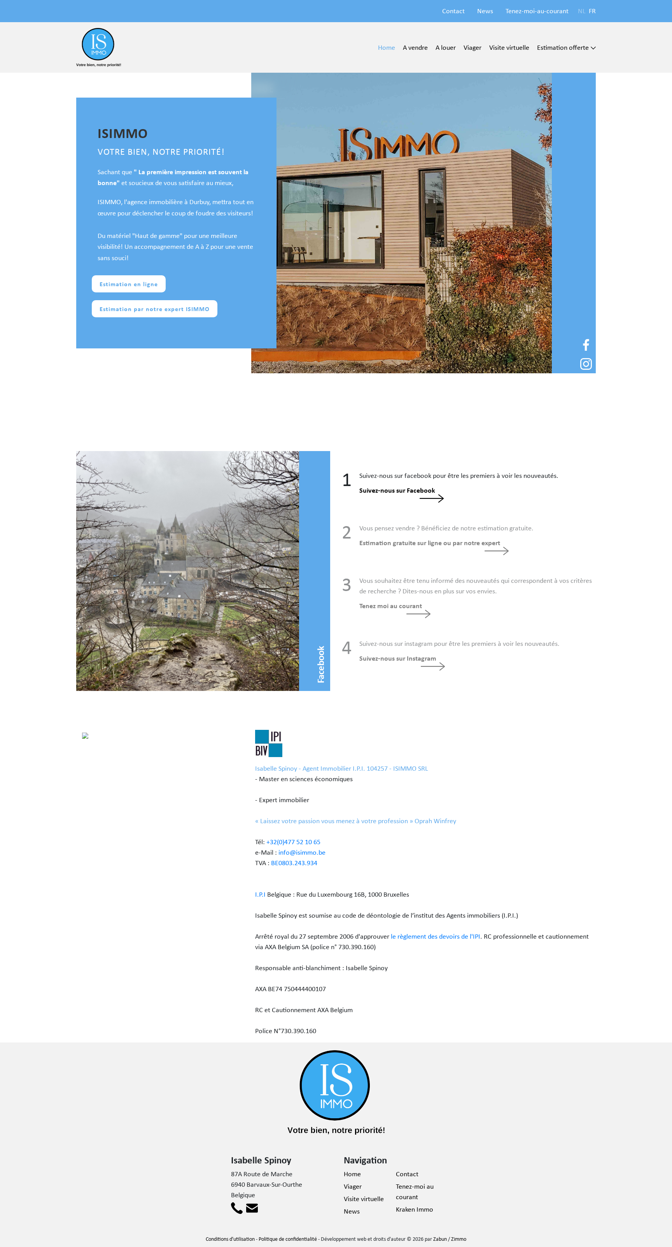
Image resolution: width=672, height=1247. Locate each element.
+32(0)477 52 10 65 (293, 841)
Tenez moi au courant (390, 605)
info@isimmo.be (302, 852)
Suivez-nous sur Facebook (397, 490)
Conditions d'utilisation (230, 1238)
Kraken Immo (414, 1209)
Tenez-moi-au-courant (537, 11)
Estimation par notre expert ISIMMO (155, 308)
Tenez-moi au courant (415, 1192)
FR (592, 11)
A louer (446, 47)
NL (582, 11)
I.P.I (260, 894)
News (485, 11)
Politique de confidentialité (288, 1238)
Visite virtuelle (509, 47)
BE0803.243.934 (294, 862)
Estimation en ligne (129, 284)
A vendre (415, 47)
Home (386, 47)
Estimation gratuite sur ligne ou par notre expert (429, 542)
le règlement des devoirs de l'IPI (435, 936)
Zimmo (458, 1238)
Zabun (440, 1238)
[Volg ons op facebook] (586, 344)
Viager (472, 47)
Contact (453, 11)
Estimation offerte (563, 47)
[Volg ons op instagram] (586, 363)
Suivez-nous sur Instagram (397, 658)
